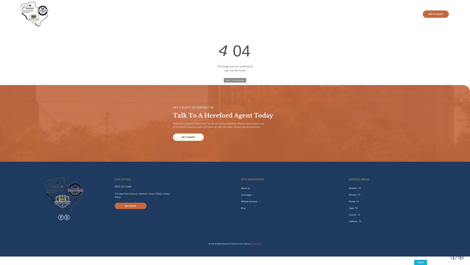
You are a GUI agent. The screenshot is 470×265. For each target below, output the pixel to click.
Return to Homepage (235, 80)
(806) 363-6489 (123, 186)
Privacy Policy (256, 244)
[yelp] (67, 218)
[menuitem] (144, 14)
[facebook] (61, 218)
